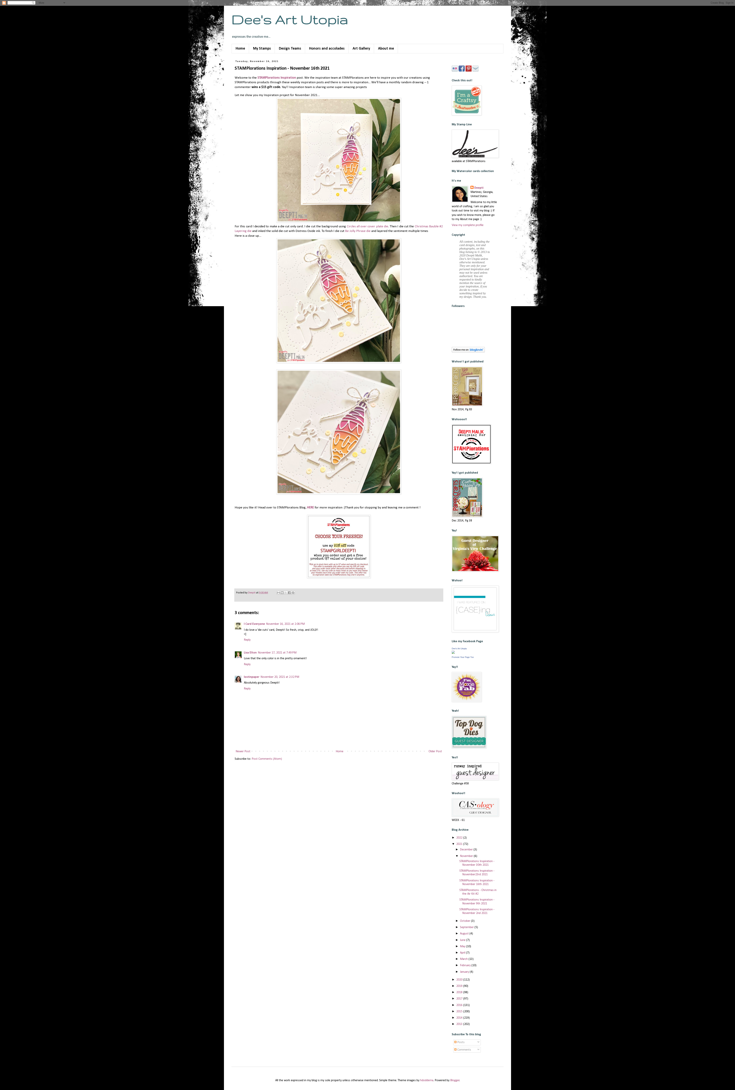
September (467, 927)
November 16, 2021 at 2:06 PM (285, 624)
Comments (464, 1049)
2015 (459, 1011)
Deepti (478, 187)
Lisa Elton (250, 652)
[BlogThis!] (282, 593)
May (463, 946)
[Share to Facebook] (289, 593)
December (467, 849)
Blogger (455, 1080)
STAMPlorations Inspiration (276, 77)
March (464, 959)
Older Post (435, 751)
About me (386, 49)
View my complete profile (467, 225)
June (463, 940)
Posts (461, 1042)
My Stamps (262, 49)
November (467, 856)
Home (240, 49)
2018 (459, 992)
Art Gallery (361, 49)
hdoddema (426, 1080)
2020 (459, 979)
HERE (310, 507)
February (465, 965)
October (465, 921)
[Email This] (278, 593)
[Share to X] (286, 593)
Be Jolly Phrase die (358, 231)
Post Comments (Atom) (267, 758)
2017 (459, 998)
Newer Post (243, 751)
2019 (459, 986)
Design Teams (290, 49)
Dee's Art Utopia (290, 19)
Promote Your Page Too (463, 657)
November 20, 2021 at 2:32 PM (280, 677)
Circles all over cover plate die (367, 226)
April (463, 952)
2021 (459, 844)
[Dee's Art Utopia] (453, 652)
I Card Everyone (254, 624)
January (465, 971)
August (465, 933)
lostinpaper (251, 677)
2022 (459, 837)
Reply (247, 639)
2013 (459, 1024)
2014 (459, 1017)
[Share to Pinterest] (293, 593)
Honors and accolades (327, 49)
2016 (459, 1005)
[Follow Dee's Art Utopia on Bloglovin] (468, 351)
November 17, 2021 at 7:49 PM (277, 652)
